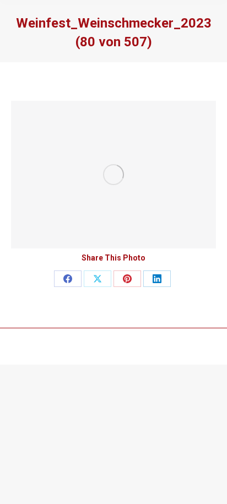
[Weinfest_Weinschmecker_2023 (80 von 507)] (113, 174)
